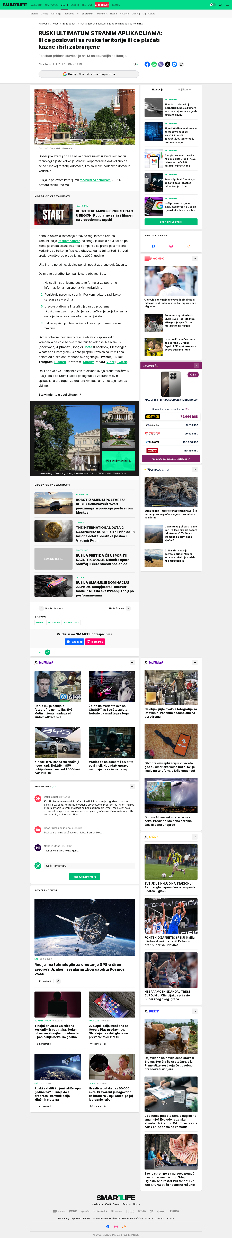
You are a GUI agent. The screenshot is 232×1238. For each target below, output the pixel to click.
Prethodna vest (54, 608)
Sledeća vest (116, 608)
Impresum (76, 1218)
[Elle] (129, 1211)
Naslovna (44, 23)
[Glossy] (161, 1211)
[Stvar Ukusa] (116, 1211)
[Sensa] (142, 1211)
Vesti (55, 23)
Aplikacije (54, 622)
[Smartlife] (15, 4)
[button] (135, 64)
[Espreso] (174, 1211)
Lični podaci (71, 622)
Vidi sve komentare (84, 876)
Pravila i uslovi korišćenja (106, 1218)
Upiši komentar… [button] (56, 865)
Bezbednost (69, 23)
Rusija (40, 622)
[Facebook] (153, 246)
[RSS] (189, 246)
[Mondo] (59, 1211)
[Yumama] (100, 1211)
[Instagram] (171, 246)
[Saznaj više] (195, 258)
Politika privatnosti (155, 1218)
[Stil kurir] (151, 1211)
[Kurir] (73, 1211)
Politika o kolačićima (132, 1218)
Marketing (63, 1218)
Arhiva (170, 1218)
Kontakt (87, 1218)
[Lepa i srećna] (85, 1211)
